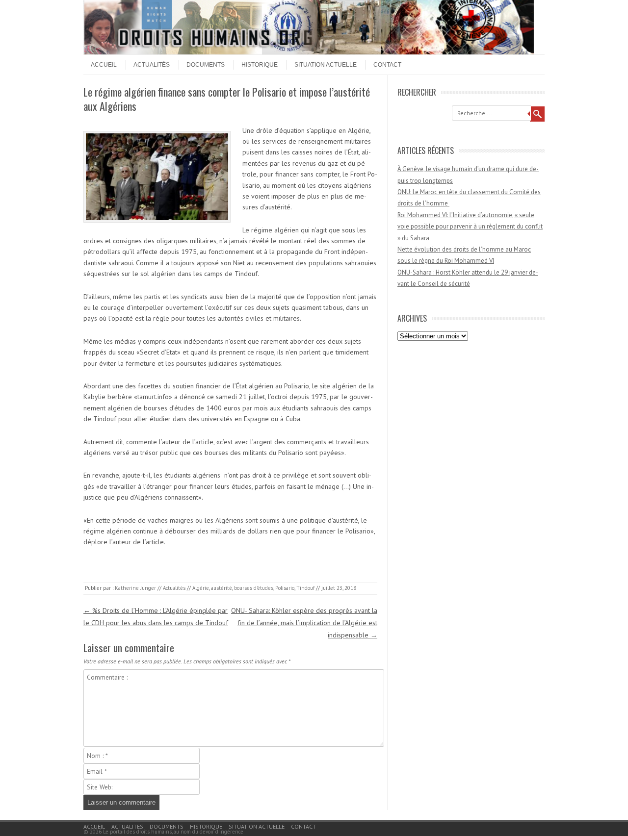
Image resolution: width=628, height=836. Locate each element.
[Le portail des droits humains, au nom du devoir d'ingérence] (309, 52)
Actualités (151, 64)
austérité (221, 587)
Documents (205, 64)
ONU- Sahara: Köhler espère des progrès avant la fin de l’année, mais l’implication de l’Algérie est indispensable (304, 622)
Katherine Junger (135, 587)
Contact (387, 64)
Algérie (200, 587)
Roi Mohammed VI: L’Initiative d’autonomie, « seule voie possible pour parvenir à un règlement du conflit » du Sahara (470, 226)
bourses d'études (253, 587)
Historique (259, 64)
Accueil (104, 64)
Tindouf (305, 587)
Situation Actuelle (325, 64)
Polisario (284, 587)
